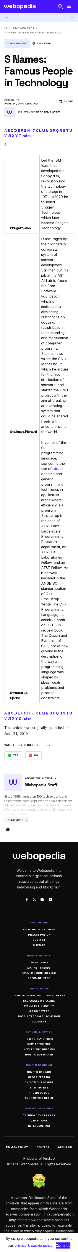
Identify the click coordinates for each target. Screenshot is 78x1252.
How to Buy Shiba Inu (39, 1049)
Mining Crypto (39, 1011)
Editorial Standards (39, 929)
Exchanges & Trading (39, 1000)
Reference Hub (39, 1126)
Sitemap (39, 945)
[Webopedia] (20, 6)
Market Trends (39, 967)
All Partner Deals (39, 1098)
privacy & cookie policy (33, 1245)
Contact (39, 940)
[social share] (27, 900)
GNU (62, 359)
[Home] (5, 27)
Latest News (39, 962)
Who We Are (39, 922)
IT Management (23, 27)
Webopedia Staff (48, 112)
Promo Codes (39, 1093)
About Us (65, 1147)
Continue (63, 1245)
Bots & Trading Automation (39, 1016)
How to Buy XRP (39, 1044)
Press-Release (39, 978)
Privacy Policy (39, 934)
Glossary (39, 1021)
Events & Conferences (39, 973)
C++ (44, 448)
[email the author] (7, 829)
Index (27, 135)
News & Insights (39, 955)
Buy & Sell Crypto (39, 1032)
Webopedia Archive (39, 1108)
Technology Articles (39, 1115)
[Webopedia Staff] (9, 109)
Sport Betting (39, 1077)
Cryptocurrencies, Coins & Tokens (39, 995)
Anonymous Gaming (39, 1082)
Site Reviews (39, 1087)
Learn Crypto (39, 988)
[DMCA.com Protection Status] (39, 1176)
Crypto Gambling (39, 1065)
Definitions (39, 1120)
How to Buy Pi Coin (39, 1054)
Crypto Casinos (39, 1072)
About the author (39, 778)
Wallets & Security (39, 1006)
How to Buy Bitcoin (39, 1039)
